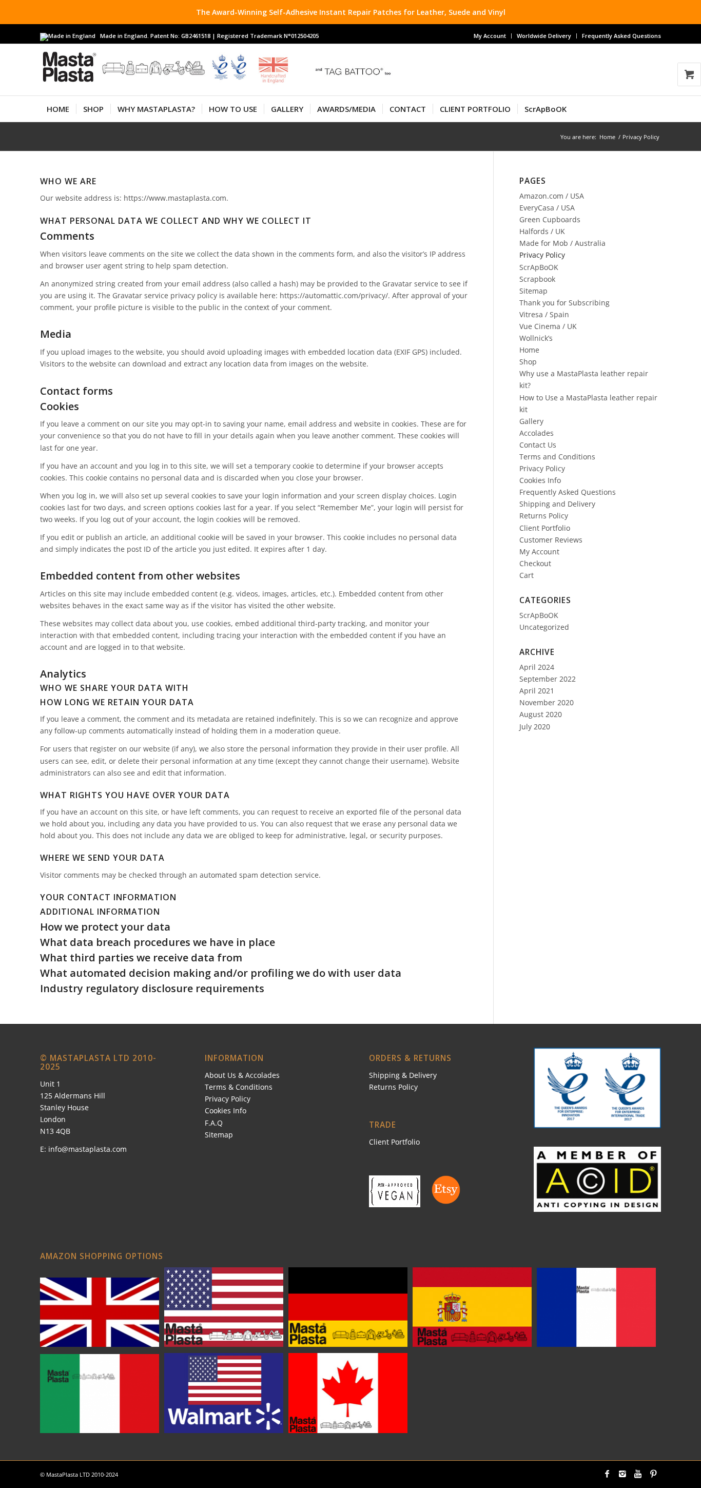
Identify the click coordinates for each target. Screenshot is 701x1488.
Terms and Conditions (557, 456)
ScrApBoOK (538, 267)
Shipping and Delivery (557, 504)
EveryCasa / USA (547, 207)
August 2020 (540, 714)
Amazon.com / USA (551, 196)
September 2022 (547, 679)
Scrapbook (537, 279)
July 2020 (534, 726)
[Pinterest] (653, 1473)
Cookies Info (540, 480)
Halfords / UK (542, 231)
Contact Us (537, 445)
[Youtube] (638, 1473)
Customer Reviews (550, 540)
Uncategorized (544, 627)
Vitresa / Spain (544, 314)
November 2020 (546, 702)
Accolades (536, 433)
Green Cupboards (549, 219)
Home (607, 137)
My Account (490, 36)
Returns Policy (543, 515)
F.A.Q (214, 1123)
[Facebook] (607, 1473)
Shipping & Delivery (403, 1075)
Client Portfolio (544, 528)
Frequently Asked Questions (621, 36)
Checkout (535, 563)
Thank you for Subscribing (564, 302)
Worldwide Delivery (544, 36)
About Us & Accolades (242, 1075)
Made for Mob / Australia (562, 243)
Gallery (531, 421)
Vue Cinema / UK (548, 326)
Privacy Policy (542, 255)
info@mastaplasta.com (87, 1149)
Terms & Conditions (238, 1087)
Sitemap (533, 291)
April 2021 (536, 690)
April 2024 (536, 667)
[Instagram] (622, 1473)
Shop (528, 361)
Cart (526, 575)
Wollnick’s (536, 338)
